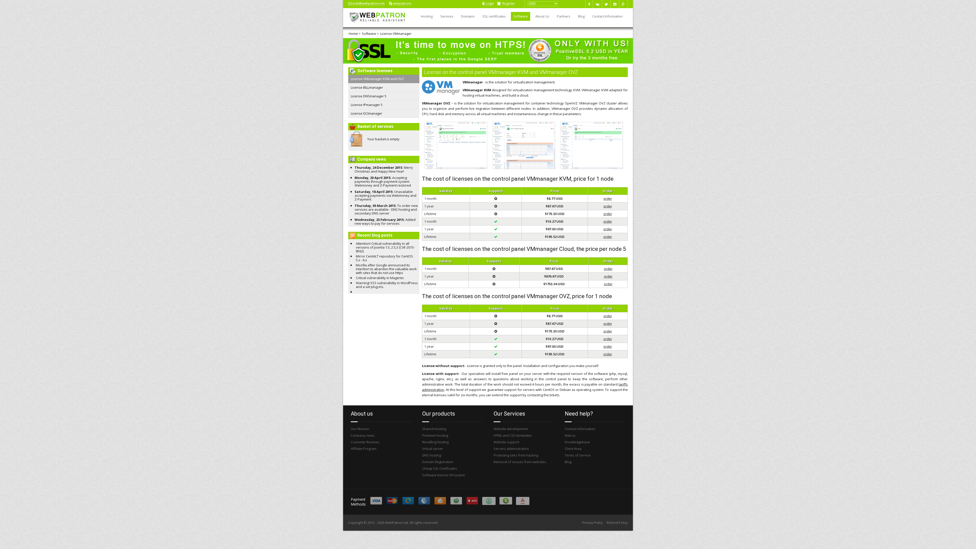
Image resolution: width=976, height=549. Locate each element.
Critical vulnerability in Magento (380, 278)
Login (489, 3)
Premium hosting (435, 435)
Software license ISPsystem (443, 475)
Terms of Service (578, 455)
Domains (468, 16)
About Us (542, 16)
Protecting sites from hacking (516, 455)
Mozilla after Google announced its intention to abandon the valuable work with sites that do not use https (386, 269)
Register (508, 3)
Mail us (570, 435)
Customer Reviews (365, 442)
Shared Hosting (434, 428)
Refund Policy (617, 522)
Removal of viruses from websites (520, 462)
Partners (563, 16)
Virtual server (432, 448)
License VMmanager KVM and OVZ (377, 79)
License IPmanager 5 (367, 104)
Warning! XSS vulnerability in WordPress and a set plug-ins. (387, 285)
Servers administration (511, 448)
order (607, 198)
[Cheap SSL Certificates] (488, 62)
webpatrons (401, 3)
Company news (363, 435)
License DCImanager (366, 113)
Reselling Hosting (435, 442)
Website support (506, 442)
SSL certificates (494, 16)
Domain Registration (437, 462)
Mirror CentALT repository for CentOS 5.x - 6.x (384, 258)
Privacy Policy (592, 522)
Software (520, 16)
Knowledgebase (577, 442)
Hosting (427, 16)
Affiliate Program (363, 448)
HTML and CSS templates (513, 435)
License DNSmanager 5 (368, 96)
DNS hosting (431, 455)
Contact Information (607, 16)
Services (446, 16)
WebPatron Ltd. (397, 522)
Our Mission (360, 428)
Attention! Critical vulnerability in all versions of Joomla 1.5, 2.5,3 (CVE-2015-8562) (385, 247)
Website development (511, 428)
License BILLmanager (367, 87)
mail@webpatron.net (368, 3)
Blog (581, 16)
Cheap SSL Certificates (439, 468)
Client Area (573, 448)
